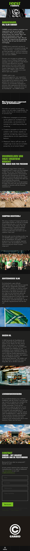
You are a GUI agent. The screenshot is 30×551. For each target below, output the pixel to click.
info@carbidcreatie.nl (8, 472)
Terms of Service (15, 509)
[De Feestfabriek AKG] (15, 4)
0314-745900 (8, 471)
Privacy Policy (5, 509)
